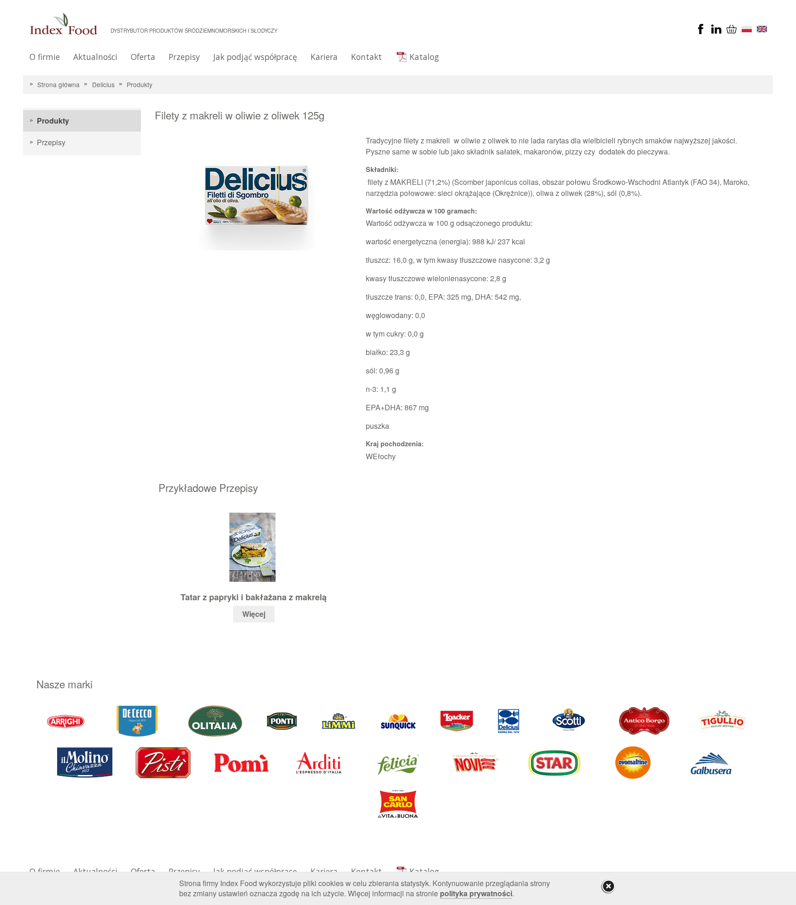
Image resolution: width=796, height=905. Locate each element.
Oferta (143, 56)
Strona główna (58, 84)
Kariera (324, 56)
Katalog (424, 56)
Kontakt (366, 56)
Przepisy (184, 56)
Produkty (139, 84)
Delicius (103, 84)
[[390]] (723, 720)
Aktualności (95, 56)
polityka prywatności (476, 893)
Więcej (253, 614)
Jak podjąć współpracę (255, 56)
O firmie (44, 56)
